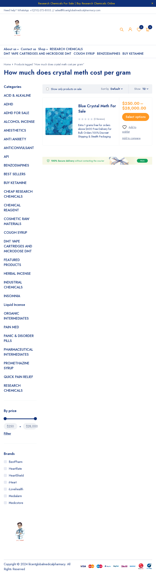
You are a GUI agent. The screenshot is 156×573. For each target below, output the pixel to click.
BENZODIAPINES (16, 165)
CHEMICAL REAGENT (12, 208)
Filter (7, 433)
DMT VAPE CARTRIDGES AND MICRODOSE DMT (18, 246)
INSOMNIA (12, 296)
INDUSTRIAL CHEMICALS (13, 285)
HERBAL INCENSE (17, 273)
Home (7, 64)
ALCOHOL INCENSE (19, 121)
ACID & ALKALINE (17, 95)
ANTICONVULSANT (19, 147)
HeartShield (16, 475)
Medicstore (16, 503)
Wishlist (141, 27)
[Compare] (131, 138)
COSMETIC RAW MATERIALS (16, 221)
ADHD (8, 104)
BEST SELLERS (14, 174)
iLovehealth (16, 489)
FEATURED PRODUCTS (12, 262)
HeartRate (15, 468)
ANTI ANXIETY (15, 139)
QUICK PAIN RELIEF (18, 376)
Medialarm (15, 496)
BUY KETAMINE (15, 182)
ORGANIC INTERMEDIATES (16, 316)
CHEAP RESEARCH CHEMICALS (18, 194)
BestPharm (15, 462)
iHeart (13, 482)
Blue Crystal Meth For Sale (97, 108)
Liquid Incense (14, 304)
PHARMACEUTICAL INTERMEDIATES (18, 352)
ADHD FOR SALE (16, 112)
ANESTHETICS (15, 130)
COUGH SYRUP (15, 232)
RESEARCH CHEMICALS (13, 388)
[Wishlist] (133, 129)
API (6, 156)
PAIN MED (11, 327)
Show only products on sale (65, 89)
